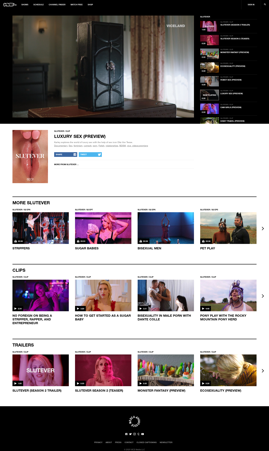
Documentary (60, 145)
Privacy (98, 442)
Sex (70, 145)
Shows (24, 5)
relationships (112, 145)
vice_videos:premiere (137, 145)
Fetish (101, 145)
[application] (103, 67)
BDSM (122, 145)
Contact (129, 442)
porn (95, 145)
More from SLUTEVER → (66, 164)
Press (118, 442)
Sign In (251, 5)
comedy (88, 145)
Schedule (38, 5)
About (109, 442)
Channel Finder (57, 5)
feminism (78, 145)
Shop (90, 5)
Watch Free (77, 5)
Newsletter (166, 442)
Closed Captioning (147, 442)
